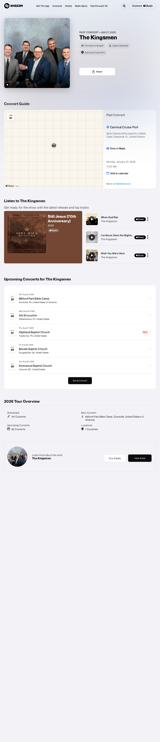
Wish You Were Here (113, 253)
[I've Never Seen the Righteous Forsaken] (92, 237)
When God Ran (109, 217)
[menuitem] (43, 6)
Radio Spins (81, 6)
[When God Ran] (92, 219)
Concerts (57, 6)
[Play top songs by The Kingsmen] (7, 84)
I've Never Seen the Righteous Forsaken (124, 235)
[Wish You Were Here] (92, 255)
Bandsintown (123, 183)
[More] (148, 219)
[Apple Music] (63, 230)
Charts (68, 6)
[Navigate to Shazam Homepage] (13, 5)
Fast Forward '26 (99, 6)
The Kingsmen (109, 221)
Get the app (42, 6)
